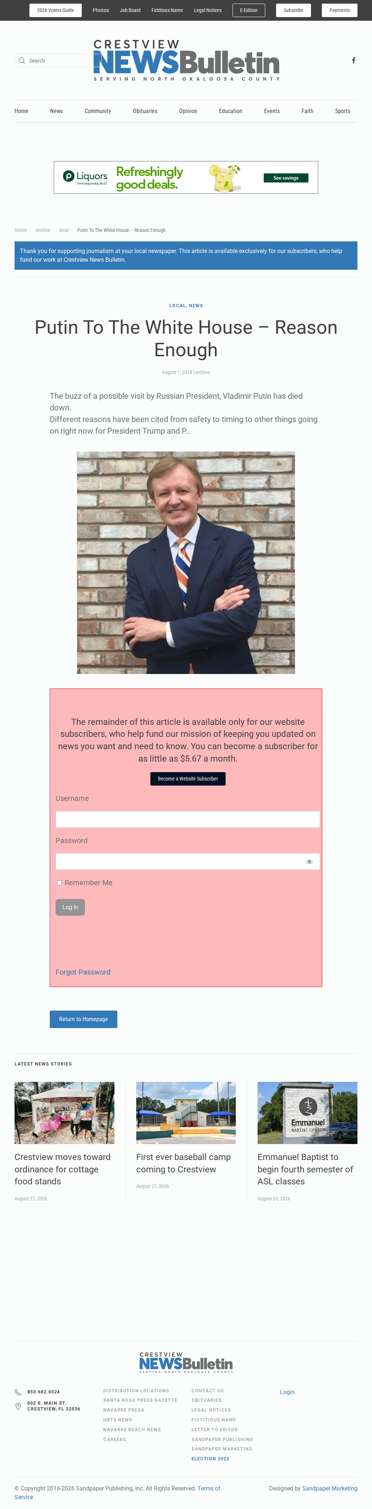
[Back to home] (186, 60)
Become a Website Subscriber (188, 779)
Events (272, 111)
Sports (342, 111)
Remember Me (88, 882)
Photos (101, 10)
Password (72, 840)
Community (98, 111)
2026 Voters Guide (55, 10)
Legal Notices (208, 10)
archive (202, 372)
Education (230, 111)
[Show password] (309, 861)
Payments (339, 10)
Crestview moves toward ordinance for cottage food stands (63, 1169)
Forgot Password (83, 972)
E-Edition (249, 10)
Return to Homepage (83, 1019)
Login (287, 1392)
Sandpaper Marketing (329, 1488)
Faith (308, 111)
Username (72, 798)
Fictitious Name (167, 10)
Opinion (188, 111)
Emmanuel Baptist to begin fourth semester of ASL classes (305, 1169)
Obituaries (145, 111)
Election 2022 (210, 1458)
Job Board (130, 10)
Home (21, 111)
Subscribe (293, 10)
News (56, 111)
